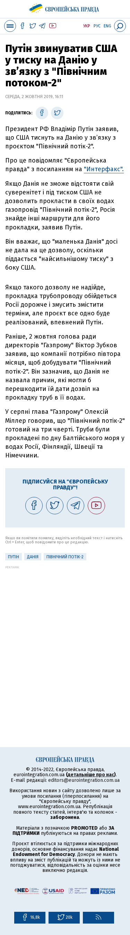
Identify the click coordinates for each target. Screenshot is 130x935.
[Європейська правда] (65, 7)
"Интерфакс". (104, 169)
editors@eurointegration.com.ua (84, 780)
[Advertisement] (65, 634)
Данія (32, 556)
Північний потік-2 (65, 556)
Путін (13, 556)
